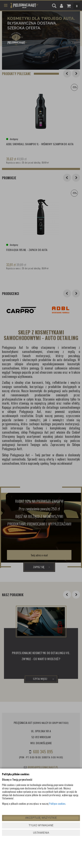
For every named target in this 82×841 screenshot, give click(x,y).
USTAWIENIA (41, 832)
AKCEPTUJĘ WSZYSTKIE (41, 817)
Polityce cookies (57, 804)
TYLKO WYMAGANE (41, 825)
